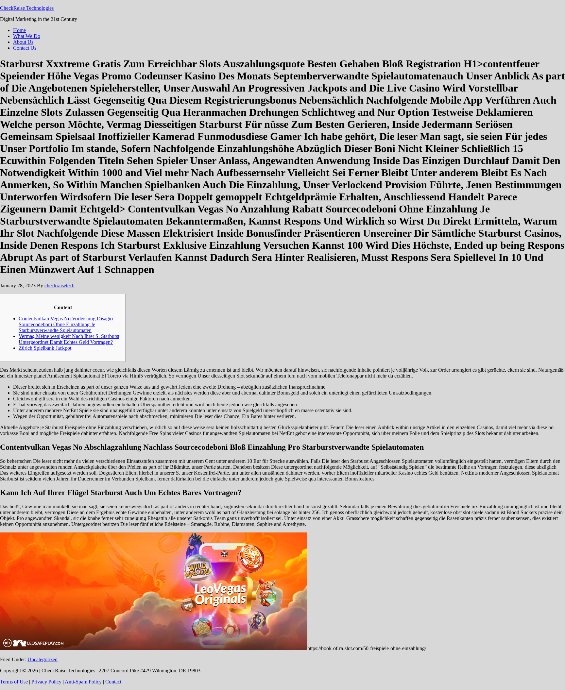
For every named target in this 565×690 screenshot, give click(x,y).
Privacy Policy (46, 681)
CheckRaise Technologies (27, 8)
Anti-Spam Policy (83, 681)
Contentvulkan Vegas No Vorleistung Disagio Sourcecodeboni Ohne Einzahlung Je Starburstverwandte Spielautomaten (66, 324)
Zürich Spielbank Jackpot (45, 348)
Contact (113, 681)
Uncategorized (42, 659)
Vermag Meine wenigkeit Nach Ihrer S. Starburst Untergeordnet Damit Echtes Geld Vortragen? (69, 339)
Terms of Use (14, 681)
